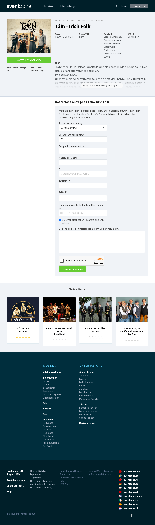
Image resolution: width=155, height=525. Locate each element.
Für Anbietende (139, 6)
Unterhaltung (67, 6)
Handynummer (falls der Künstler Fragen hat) (81, 207)
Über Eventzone (15, 486)
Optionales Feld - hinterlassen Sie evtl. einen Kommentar (89, 229)
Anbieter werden (16, 480)
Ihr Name (64, 180)
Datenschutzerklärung (41, 487)
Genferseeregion (112, 40)
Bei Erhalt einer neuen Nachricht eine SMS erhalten (83, 221)
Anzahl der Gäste (68, 157)
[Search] (116, 6)
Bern (81, 36)
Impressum (35, 474)
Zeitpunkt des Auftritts (71, 146)
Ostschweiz (109, 46)
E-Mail (63, 192)
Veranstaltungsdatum (71, 134)
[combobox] (83, 174)
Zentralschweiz (111, 50)
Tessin (107, 53)
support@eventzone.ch (101, 471)
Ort (61, 169)
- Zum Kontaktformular (100, 474)
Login (124, 6)
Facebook (131, 515)
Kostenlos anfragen (29, 60)
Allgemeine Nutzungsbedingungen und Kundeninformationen (43, 481)
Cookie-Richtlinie (38, 471)
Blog (9, 491)
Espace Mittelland (112, 36)
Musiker (49, 6)
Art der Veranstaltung (70, 123)
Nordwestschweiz (112, 43)
